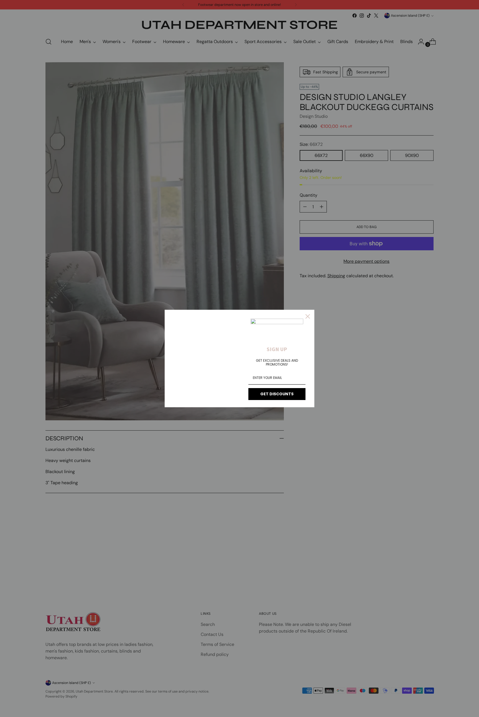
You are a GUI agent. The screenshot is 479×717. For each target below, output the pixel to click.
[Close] (307, 316)
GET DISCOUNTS (277, 394)
